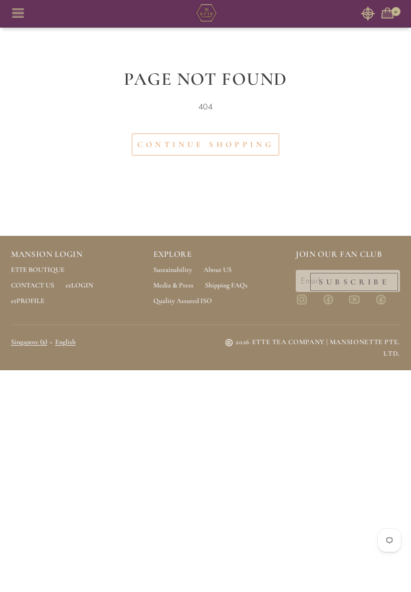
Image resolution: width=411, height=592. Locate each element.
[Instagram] (308, 304)
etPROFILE (28, 301)
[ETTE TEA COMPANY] (205, 14)
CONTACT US (32, 285)
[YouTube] (360, 304)
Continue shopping (205, 144)
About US (217, 269)
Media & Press (173, 285)
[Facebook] (334, 304)
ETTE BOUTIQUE (38, 269)
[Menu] (22, 13)
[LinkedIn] (387, 304)
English (65, 342)
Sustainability (172, 269)
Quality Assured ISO (182, 301)
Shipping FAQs (226, 285)
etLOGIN (79, 285)
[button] (367, 13)
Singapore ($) (29, 342)
